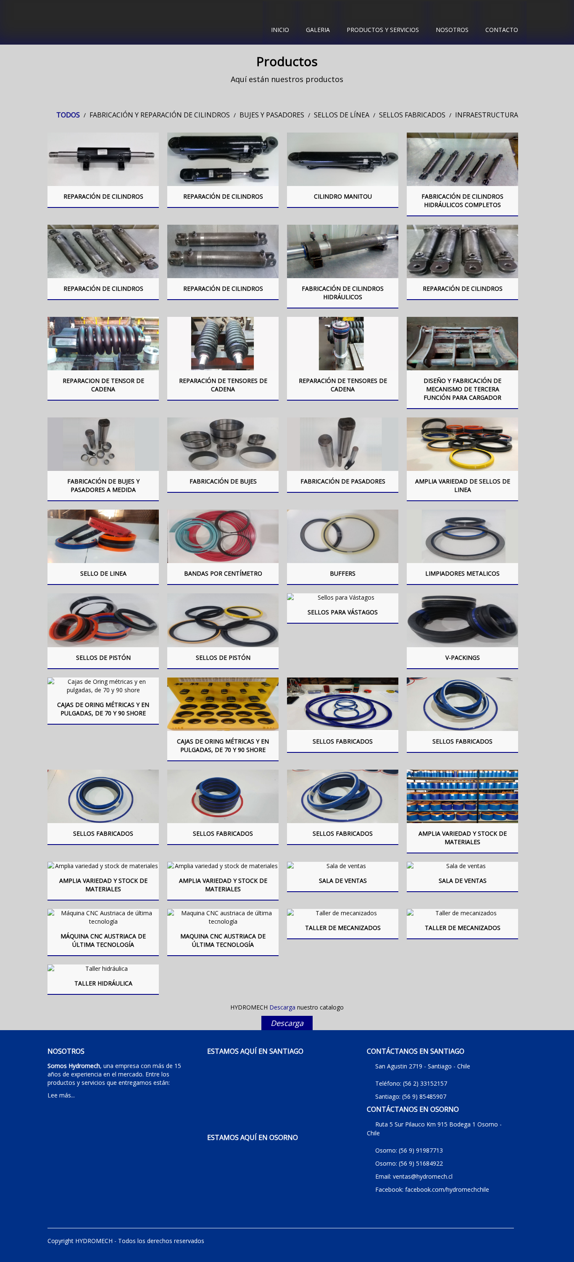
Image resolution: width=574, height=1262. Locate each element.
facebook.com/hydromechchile (447, 1189)
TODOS (68, 115)
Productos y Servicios (383, 30)
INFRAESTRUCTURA (486, 115)
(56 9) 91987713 (421, 1150)
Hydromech (152, 22)
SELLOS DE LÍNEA (341, 115)
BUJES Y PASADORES (272, 115)
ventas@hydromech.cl (423, 1176)
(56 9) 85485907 (424, 1096)
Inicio (280, 30)
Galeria (318, 30)
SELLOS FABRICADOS (412, 115)
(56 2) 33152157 (425, 1083)
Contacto (501, 30)
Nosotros (452, 30)
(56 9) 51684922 (421, 1163)
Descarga (287, 1023)
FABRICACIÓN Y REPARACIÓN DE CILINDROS (160, 115)
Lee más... (61, 1095)
